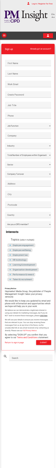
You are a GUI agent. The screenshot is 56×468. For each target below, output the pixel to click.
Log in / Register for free (42, 4)
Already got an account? (40, 49)
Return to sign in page (14, 342)
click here (43, 316)
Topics (22, 239)
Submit (43, 342)
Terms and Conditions (27, 337)
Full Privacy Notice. (30, 330)
